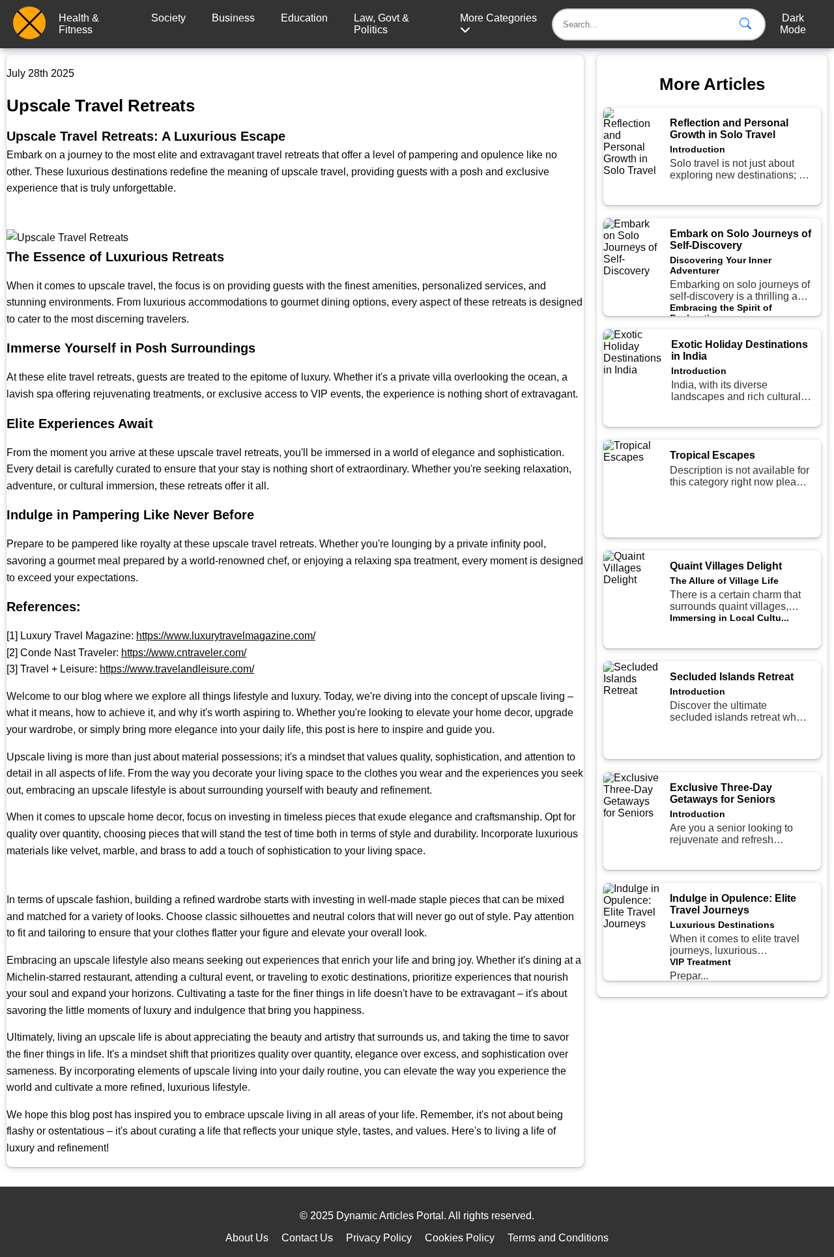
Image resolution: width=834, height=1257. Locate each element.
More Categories (498, 17)
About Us (246, 1237)
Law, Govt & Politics (381, 23)
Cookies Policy (460, 1237)
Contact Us (307, 1237)
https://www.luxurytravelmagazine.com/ (225, 635)
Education (304, 17)
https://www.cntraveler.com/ (183, 652)
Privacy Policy (379, 1237)
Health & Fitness (79, 23)
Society (168, 17)
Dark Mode (793, 23)
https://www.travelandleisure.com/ (177, 668)
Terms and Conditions (558, 1237)
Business (233, 17)
